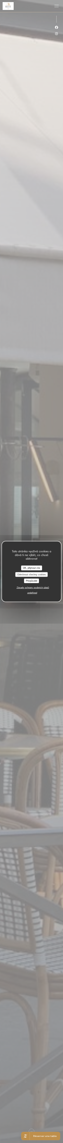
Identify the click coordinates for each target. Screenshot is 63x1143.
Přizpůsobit (31, 581)
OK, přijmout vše (31, 568)
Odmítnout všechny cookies (31, 574)
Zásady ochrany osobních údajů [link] (33, 587)
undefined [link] (32, 592)
